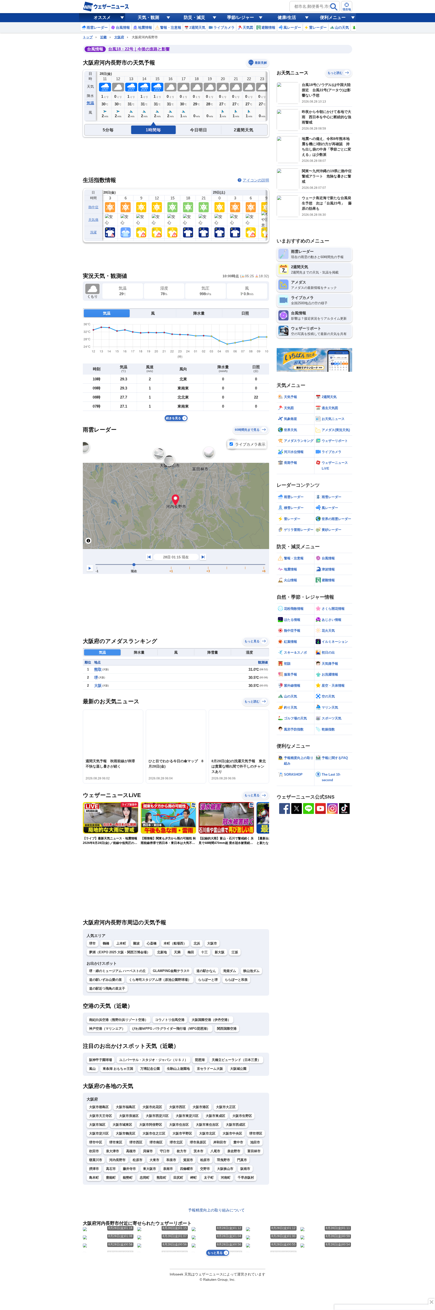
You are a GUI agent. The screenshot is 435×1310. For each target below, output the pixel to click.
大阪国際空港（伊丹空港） (211, 1020)
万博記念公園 (150, 1069)
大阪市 (212, 943)
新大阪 (220, 952)
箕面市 (188, 1160)
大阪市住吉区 (179, 1124)
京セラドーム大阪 (210, 1069)
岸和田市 (219, 1142)
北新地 (162, 952)
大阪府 (119, 37)
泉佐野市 (233, 1151)
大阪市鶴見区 (125, 1133)
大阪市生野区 (242, 1116)
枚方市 (182, 1151)
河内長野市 (117, 1160)
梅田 (191, 952)
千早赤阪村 (246, 1177)
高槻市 (131, 1151)
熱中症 (93, 207)
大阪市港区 (201, 1107)
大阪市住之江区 (153, 1133)
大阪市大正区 (226, 1107)
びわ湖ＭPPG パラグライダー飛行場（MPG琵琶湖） (171, 1028)
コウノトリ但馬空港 (170, 1020)
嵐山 (92, 1069)
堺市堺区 (255, 1133)
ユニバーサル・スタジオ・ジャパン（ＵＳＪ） (153, 1060)
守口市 (165, 1151)
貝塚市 (148, 1151)
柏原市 (205, 1160)
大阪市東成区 (215, 1116)
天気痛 (93, 219)
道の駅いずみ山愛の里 (105, 980)
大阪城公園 (238, 1069)
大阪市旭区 (97, 1124)
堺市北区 (176, 1142)
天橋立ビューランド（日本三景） (236, 1060)
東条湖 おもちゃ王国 (118, 1069)
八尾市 (215, 1151)
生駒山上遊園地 (178, 1069)
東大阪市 (149, 1169)
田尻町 (178, 1177)
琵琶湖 (200, 1060)
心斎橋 (152, 943)
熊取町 (161, 1177)
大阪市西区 (177, 1107)
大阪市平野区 (182, 1133)
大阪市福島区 (125, 1107)
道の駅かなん (206, 971)
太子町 (209, 1177)
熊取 (98, 669)
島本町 (94, 1177)
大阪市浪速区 (129, 1116)
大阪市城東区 (122, 1124)
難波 (136, 943)
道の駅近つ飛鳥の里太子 (107, 988)
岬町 (193, 1177)
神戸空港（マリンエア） (107, 1028)
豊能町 (111, 1177)
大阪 (98, 685)
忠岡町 (145, 1177)
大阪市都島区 (99, 1107)
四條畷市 (186, 1169)
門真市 (242, 1160)
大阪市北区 (207, 1133)
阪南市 (245, 1169)
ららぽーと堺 (208, 980)
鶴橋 (106, 943)
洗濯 (93, 232)
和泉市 (171, 1160)
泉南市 (168, 1169)
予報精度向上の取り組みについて (216, 1210)
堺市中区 (95, 1142)
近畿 (103, 37)
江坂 (235, 952)
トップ (88, 37)
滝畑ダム (229, 971)
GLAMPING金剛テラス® (171, 971)
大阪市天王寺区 (100, 1116)
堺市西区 (135, 1142)
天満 (177, 952)
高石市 (111, 1169)
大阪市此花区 (152, 1107)
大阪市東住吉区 (207, 1124)
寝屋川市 (95, 1160)
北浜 (197, 943)
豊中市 (238, 1142)
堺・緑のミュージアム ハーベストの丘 (117, 971)
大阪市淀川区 (99, 1133)
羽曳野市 (223, 1160)
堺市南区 (156, 1142)
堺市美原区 (198, 1142)
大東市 (154, 1160)
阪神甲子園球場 (100, 1060)
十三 (204, 952)
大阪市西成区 (235, 1124)
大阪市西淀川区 (157, 1116)
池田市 (255, 1142)
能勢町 (128, 1177)
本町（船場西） (175, 943)
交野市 (205, 1169)
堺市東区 (115, 1142)
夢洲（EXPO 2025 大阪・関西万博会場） (119, 952)
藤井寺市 (129, 1169)
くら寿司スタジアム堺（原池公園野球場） (160, 980)
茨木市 (198, 1151)
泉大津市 (112, 1151)
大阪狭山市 (225, 1169)
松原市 (137, 1160)
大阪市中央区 (232, 1133)
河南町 (226, 1177)
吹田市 (94, 1151)
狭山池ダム (251, 971)
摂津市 (94, 1169)
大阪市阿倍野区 (150, 1124)
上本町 (121, 943)
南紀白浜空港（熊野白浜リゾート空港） (118, 1020)
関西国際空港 (227, 1028)
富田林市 (254, 1151)
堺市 (92, 943)
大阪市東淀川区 (187, 1116)
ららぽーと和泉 (236, 980)
